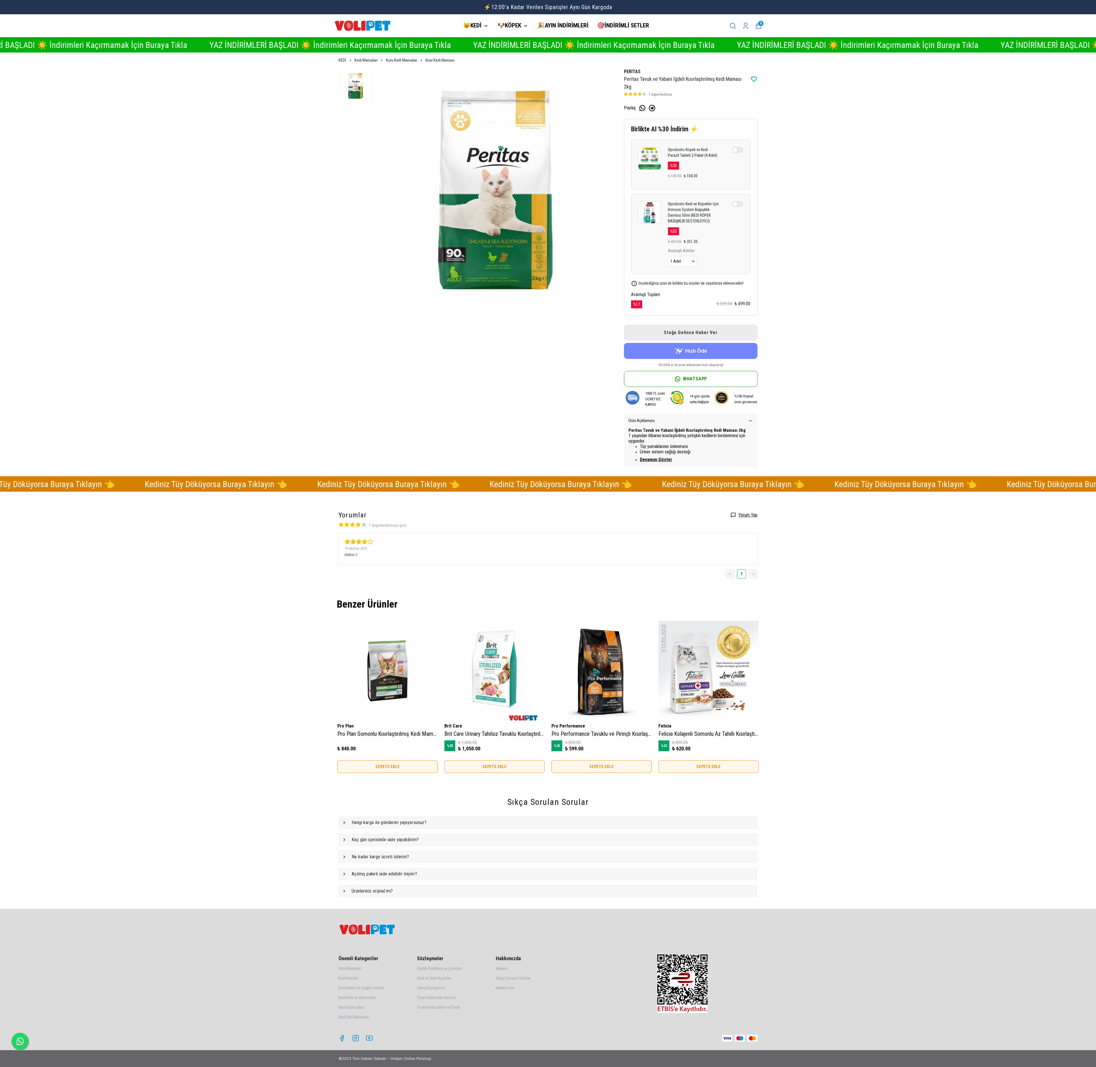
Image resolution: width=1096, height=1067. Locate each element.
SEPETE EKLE (387, 766)
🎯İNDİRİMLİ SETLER (623, 25)
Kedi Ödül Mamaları (354, 1017)
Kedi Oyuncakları (352, 1007)
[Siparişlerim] (745, 25)
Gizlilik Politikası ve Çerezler (439, 968)
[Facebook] (342, 1038)
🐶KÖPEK (509, 25)
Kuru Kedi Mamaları (401, 60)
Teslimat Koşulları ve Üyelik (438, 1007)
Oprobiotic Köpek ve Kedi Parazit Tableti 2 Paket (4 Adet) (692, 152)
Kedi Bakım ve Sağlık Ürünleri (361, 988)
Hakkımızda (505, 988)
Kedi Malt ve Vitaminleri (357, 997)
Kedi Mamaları (366, 60)
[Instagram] (355, 1038)
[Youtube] (369, 1038)
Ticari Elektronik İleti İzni (436, 997)
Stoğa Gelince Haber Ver (690, 332)
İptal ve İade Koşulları (434, 978)
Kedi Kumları (348, 978)
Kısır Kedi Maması (440, 60)
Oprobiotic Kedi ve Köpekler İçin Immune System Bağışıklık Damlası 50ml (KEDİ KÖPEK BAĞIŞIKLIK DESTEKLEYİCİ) (693, 212)
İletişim (501, 968)
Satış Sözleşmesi (431, 988)
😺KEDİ (472, 25)
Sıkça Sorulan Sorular (513, 978)
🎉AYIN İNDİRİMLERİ (563, 25)
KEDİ (342, 60)
